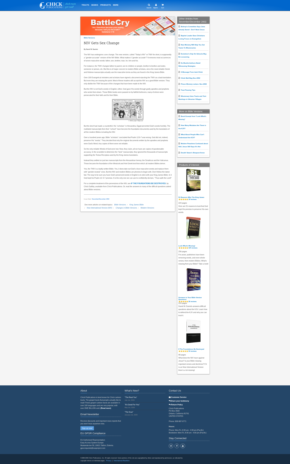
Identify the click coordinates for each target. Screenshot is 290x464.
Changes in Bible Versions (126, 208)
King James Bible (136, 205)
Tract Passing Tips (188, 90)
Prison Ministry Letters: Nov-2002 (194, 84)
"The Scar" (129, 412)
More (115, 5)
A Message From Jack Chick (192, 72)
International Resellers (121, 461)
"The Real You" (131, 397)
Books (94, 5)
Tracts (85, 5)
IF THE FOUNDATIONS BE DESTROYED (148, 183)
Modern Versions (147, 208)
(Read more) (105, 408)
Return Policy (177, 405)
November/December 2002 (100, 199)
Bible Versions (89, 38)
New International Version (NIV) (99, 208)
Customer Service (178, 397)
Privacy (108, 461)
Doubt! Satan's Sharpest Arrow (193, 153)
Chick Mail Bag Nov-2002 (190, 78)
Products (105, 5)
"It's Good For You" (132, 405)
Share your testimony (180, 401)
